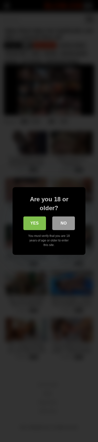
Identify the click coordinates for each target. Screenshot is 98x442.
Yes (34, 223)
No (64, 223)
